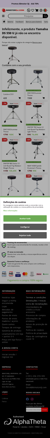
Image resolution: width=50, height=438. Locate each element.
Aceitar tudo (25, 218)
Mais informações (10, 210)
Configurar (25, 227)
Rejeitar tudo (25, 235)
